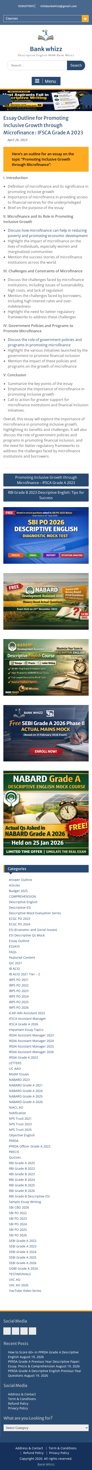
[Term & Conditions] (15, 1331)
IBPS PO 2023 (19, 991)
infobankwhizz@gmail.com (58, 6)
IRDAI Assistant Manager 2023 (31, 1035)
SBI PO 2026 (18, 1235)
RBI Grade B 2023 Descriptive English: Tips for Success (46, 495)
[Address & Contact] (7, 1331)
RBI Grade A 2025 (22, 1163)
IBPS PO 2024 (19, 996)
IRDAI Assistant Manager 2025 (31, 1046)
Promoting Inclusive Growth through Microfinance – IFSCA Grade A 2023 (46, 480)
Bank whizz (46, 49)
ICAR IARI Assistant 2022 (27, 1013)
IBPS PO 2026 (19, 1007)
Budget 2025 (18, 891)
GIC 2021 (15, 963)
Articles (14, 885)
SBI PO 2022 (18, 1213)
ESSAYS (14, 946)
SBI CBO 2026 (19, 1207)
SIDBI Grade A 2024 (23, 1268)
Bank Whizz (46, 1464)
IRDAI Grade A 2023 (23, 1057)
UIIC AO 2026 (18, 1285)
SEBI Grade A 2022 (22, 1241)
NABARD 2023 (19, 1080)
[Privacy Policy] (32, 1331)
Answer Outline (20, 880)
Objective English (22, 1135)
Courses (12, 18)
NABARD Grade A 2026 (26, 1102)
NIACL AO (16, 1107)
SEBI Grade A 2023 (22, 1246)
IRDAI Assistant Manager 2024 (31, 1041)
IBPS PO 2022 (19, 985)
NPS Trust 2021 (20, 1118)
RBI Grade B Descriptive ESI (29, 1196)
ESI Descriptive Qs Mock (27, 935)
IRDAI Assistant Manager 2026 (31, 1052)
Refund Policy (18, 1403)
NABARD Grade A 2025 (26, 1096)
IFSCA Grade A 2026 (23, 1024)
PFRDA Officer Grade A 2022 (29, 1146)
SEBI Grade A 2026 (22, 1263)
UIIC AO (14, 1279)
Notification (17, 1113)
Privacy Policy (18, 1408)
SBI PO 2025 (18, 1229)
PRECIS (14, 1152)
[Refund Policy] (24, 1331)
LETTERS (15, 1063)
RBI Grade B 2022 (22, 1168)
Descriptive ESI (20, 907)
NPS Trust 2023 (20, 1124)
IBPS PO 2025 (19, 1002)
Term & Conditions (22, 1399)
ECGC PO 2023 (19, 918)
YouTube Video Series (25, 1291)
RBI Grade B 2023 (22, 1174)
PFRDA (14, 1141)
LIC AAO (15, 1068)
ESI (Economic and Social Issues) (33, 930)
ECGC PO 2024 (19, 924)
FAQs (13, 952)
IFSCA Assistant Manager (27, 1018)
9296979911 (26, 6)
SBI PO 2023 (18, 1218)
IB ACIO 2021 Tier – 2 (24, 974)
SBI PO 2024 (18, 1224)
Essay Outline (19, 941)
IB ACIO (14, 968)
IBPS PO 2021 (19, 980)
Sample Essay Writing (25, 1202)
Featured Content (22, 957)
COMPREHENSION (22, 896)
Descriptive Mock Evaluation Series (35, 913)
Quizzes (15, 1157)
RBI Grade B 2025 (22, 1185)
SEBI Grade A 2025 (22, 1257)
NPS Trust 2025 (20, 1129)
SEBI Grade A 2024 (22, 1252)
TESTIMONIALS (20, 1274)
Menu (50, 81)
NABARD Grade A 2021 (26, 1085)
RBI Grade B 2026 (22, 1191)
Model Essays (19, 1074)
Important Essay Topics (26, 1030)
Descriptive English (23, 902)
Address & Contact (22, 1394)
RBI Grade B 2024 (22, 1179)
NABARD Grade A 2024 (26, 1091)
